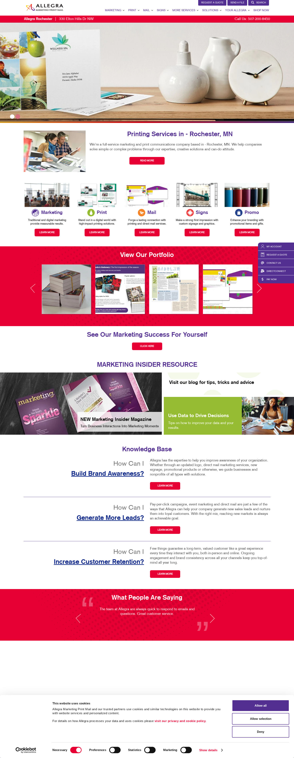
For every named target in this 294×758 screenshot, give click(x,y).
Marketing (113, 10)
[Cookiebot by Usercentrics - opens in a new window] (25, 750)
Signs (161, 10)
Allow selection (260, 718)
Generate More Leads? (110, 518)
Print (132, 10)
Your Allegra (235, 10)
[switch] (115, 750)
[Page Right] (259, 290)
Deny (260, 731)
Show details (208, 750)
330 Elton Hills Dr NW (59, 19)
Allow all (261, 705)
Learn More (165, 486)
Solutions (210, 10)
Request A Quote (212, 3)
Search (261, 3)
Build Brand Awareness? (107, 474)
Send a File (237, 3)
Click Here (147, 346)
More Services (183, 10)
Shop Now (261, 10)
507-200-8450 (259, 19)
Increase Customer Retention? (99, 562)
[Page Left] (37, 290)
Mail (146, 10)
